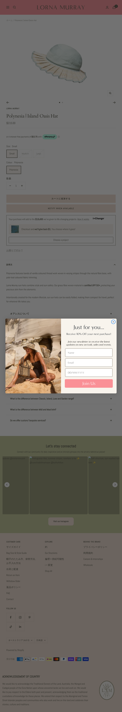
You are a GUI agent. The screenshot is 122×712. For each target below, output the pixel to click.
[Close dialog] (113, 322)
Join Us (88, 383)
